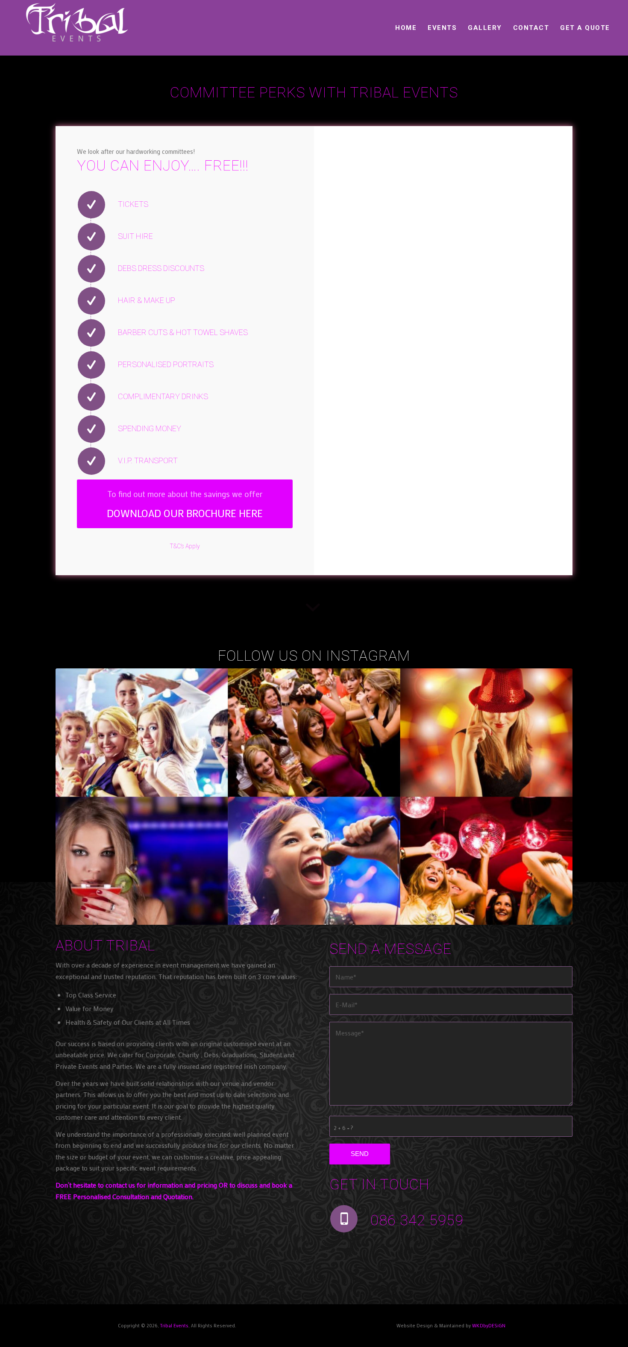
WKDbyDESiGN (488, 1326)
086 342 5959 (417, 1220)
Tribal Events (174, 1326)
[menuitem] (406, 28)
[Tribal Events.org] (76, 28)
